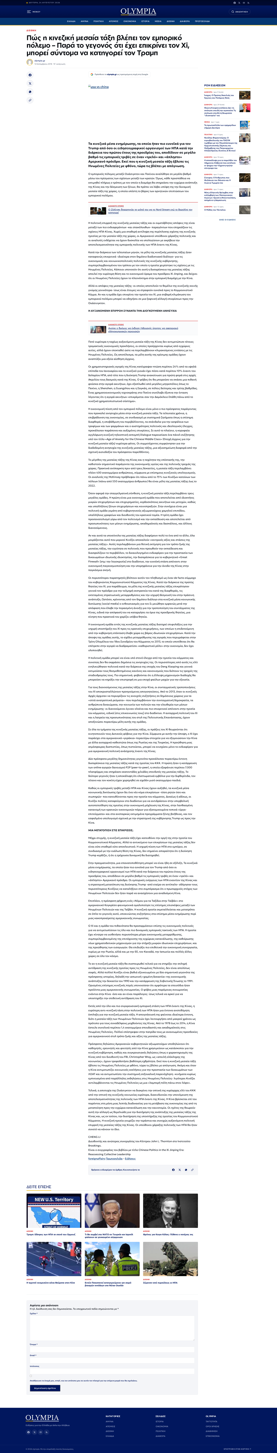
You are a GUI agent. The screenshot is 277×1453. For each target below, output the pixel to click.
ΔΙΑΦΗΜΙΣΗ (211, 1431)
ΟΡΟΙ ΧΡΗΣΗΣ (212, 1426)
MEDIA (158, 21)
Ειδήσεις (130, 1158)
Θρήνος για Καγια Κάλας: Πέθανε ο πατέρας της (168, 1234)
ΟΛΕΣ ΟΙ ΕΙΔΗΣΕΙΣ (227, 220)
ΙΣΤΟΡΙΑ (145, 21)
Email (33, 1355)
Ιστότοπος (34, 1366)
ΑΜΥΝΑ (84, 21)
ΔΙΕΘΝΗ (171, 21)
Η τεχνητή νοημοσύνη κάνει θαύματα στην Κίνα (51, 1282)
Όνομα (34, 1344)
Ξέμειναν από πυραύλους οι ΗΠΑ (160, 1282)
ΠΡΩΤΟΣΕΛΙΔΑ (202, 21)
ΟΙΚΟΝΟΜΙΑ (129, 21)
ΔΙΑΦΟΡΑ (185, 21)
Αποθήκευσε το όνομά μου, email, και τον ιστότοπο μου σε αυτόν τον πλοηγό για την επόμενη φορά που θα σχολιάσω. (83, 1380)
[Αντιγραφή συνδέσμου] (30, 100)
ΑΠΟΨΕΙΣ (113, 21)
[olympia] (138, 11)
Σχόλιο (34, 1313)
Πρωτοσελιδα (114, 1158)
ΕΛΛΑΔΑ (71, 21)
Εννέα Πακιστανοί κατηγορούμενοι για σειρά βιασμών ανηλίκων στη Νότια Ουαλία (108, 1284)
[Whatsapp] (30, 91)
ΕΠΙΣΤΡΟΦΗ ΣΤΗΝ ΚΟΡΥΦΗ (237, 1449)
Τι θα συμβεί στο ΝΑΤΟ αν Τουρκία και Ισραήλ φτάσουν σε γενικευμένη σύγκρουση (109, 1236)
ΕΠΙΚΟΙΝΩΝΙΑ (213, 1436)
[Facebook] (235, 3)
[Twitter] (239, 3)
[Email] (244, 3)
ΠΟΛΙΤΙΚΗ (98, 21)
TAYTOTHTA (211, 1421)
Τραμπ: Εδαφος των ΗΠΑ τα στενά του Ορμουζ (51, 1234)
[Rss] (248, 3)
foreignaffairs (96, 1158)
